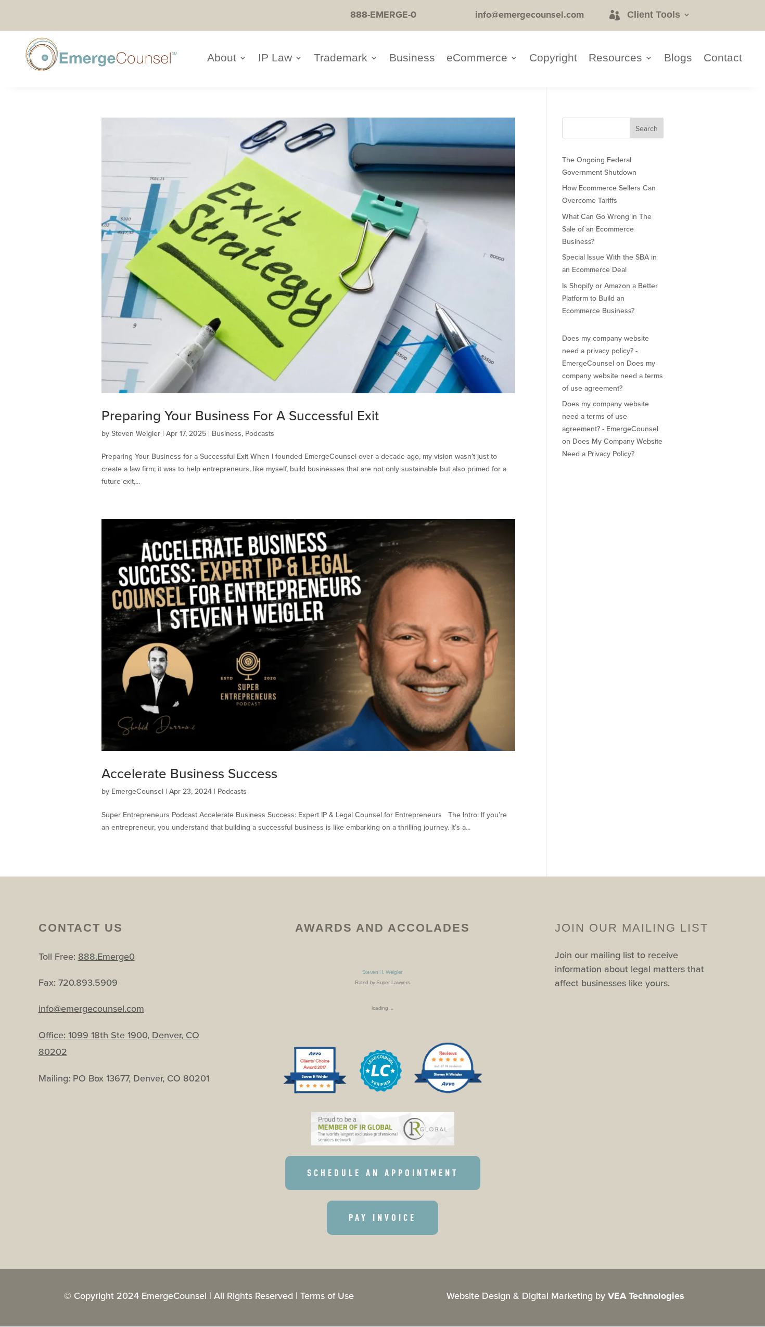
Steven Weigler (135, 433)
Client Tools (653, 14)
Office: (53, 1034)
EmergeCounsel (137, 791)
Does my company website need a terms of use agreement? (612, 375)
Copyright (553, 58)
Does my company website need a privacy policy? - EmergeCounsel (605, 350)
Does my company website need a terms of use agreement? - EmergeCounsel (610, 416)
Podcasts (259, 433)
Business (412, 58)
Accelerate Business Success (189, 773)
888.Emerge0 (106, 956)
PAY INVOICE (382, 1217)
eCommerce (477, 58)
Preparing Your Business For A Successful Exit (240, 415)
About (221, 58)
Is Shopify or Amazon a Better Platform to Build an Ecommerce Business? (610, 298)
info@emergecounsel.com (91, 1008)
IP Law (275, 58)
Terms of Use (327, 1295)
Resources (615, 58)
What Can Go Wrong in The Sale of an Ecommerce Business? (607, 229)
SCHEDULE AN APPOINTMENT (382, 1173)
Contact (723, 58)
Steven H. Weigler (382, 972)
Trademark (340, 58)
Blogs (678, 58)
